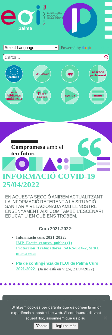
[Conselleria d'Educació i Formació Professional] (52, 18)
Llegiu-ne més (65, 326)
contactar (42, 74)
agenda (70, 95)
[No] (105, 318)
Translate (100, 48)
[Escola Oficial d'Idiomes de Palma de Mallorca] (21, 18)
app (70, 74)
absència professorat (98, 73)
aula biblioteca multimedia (14, 95)
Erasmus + (14, 77)
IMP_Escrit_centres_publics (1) (44, 243)
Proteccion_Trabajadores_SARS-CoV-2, (52, 248)
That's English (42, 95)
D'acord (41, 326)
